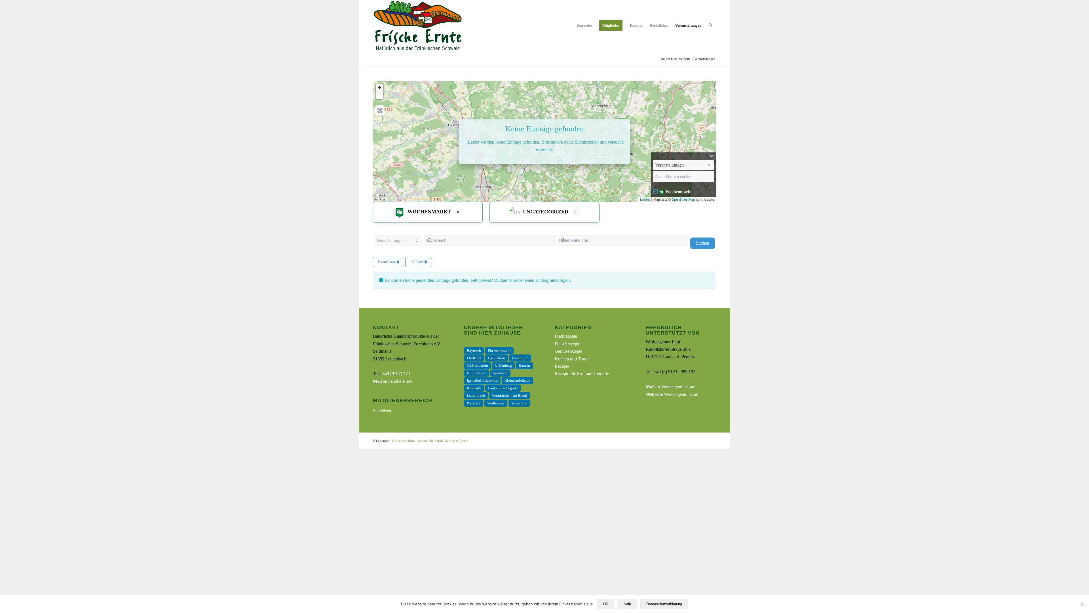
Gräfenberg (503, 365)
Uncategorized (545, 212)
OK (605, 604)
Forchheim (520, 358)
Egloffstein (496, 358)
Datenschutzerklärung (664, 604)
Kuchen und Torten (572, 358)
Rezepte (562, 366)
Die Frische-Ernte (403, 440)
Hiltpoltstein (476, 373)
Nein (627, 604)
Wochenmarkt (678, 191)
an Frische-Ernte (392, 381)
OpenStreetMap (683, 199)
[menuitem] (584, 25)
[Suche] (710, 25)
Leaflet (645, 199)
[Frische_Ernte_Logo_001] (417, 25)
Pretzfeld (473, 403)
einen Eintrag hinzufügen (547, 280)
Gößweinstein (477, 365)
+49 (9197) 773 (396, 373)
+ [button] (379, 88)
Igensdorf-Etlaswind (482, 380)
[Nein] (1082, 604)
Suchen (705, 242)
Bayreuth (474, 351)
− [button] (379, 95)
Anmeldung (382, 410)
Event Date (387, 262)
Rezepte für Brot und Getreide (582, 373)
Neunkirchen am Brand (509, 395)
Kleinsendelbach (517, 380)
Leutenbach (476, 395)
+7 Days (417, 262)
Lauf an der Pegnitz (503, 388)
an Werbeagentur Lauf (671, 386)
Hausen (524, 365)
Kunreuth (474, 388)
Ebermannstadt (499, 351)
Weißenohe (496, 403)
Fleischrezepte (567, 343)
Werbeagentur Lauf (672, 394)
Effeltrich (474, 358)
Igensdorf (500, 373)
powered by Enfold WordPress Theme (443, 440)
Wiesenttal (519, 403)
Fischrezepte (566, 336)
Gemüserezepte (568, 351)
